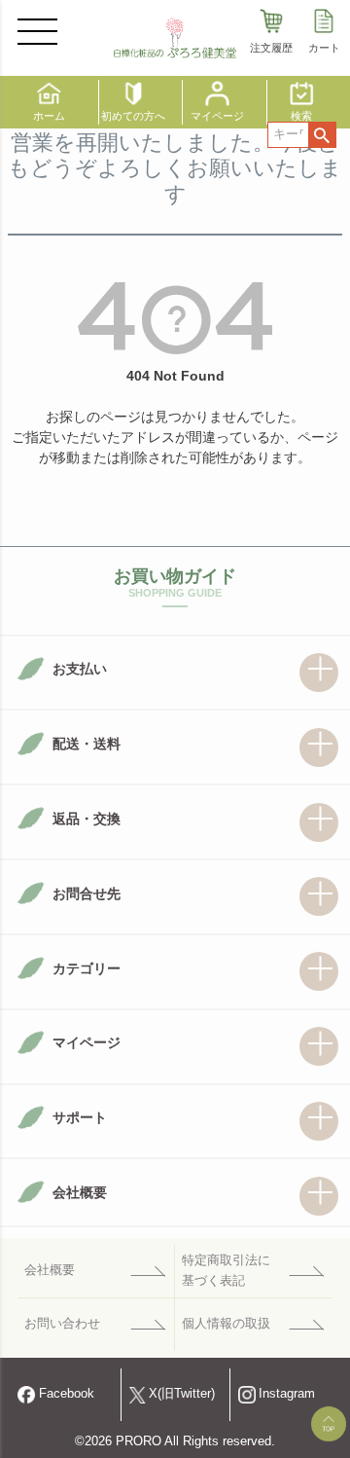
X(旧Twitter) (182, 1394)
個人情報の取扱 (226, 1323)
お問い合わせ (62, 1323)
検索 (321, 135)
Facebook (66, 1394)
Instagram (287, 1394)
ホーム (49, 116)
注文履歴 (271, 48)
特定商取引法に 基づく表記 (226, 1271)
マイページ (217, 116)
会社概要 (49, 1270)
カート (324, 48)
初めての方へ (133, 116)
